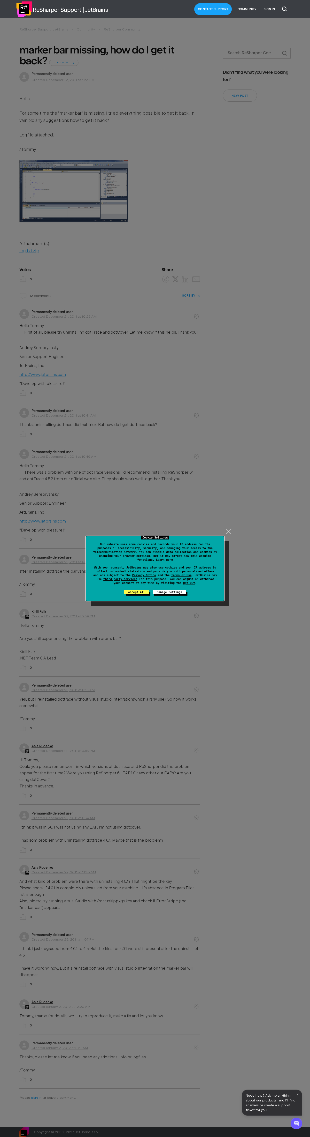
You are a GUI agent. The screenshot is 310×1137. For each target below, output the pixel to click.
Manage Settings (169, 592)
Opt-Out (189, 583)
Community (247, 9)
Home (24, 9)
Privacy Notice (144, 575)
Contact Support (213, 9)
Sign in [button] (269, 9)
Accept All (136, 592)
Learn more (164, 560)
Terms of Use (181, 575)
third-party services (120, 579)
